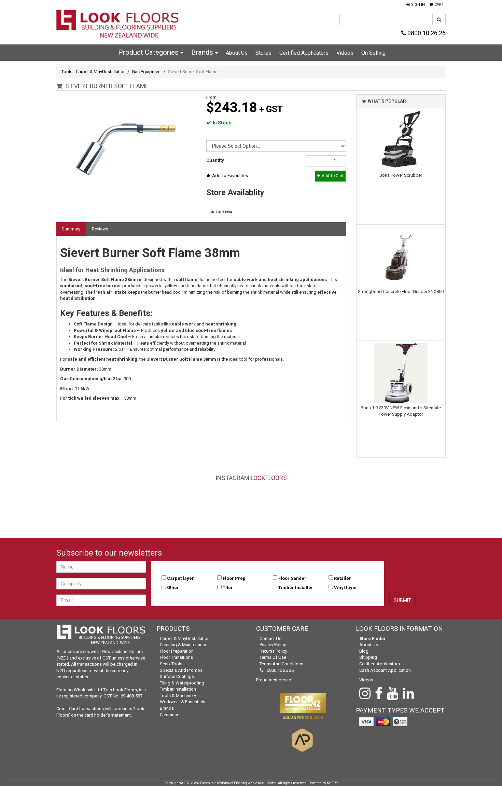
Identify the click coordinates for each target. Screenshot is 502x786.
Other (173, 587)
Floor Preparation (177, 651)
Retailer (342, 578)
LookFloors (269, 477)
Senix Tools (171, 663)
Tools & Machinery (178, 695)
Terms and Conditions (281, 663)
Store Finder (372, 638)
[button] (416, 5)
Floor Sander (292, 578)
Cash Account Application (385, 670)
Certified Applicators (304, 53)
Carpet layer (180, 578)
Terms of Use (273, 657)
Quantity (215, 160)
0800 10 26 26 (426, 33)
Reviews (100, 228)
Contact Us (270, 638)
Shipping (368, 657)
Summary (71, 228)
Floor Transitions (176, 657)
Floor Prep (234, 578)
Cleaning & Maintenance (183, 644)
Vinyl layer (345, 587)
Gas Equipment (147, 71)
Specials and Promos (181, 670)
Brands (203, 52)
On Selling (373, 53)
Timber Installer (295, 587)
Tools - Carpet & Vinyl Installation (93, 71)
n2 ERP (332, 783)
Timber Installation (178, 689)
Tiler (228, 587)
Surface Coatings (177, 676)
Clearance (169, 714)
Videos (344, 53)
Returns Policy (273, 651)
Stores (263, 53)
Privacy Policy (273, 644)
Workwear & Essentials (182, 701)
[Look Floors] (117, 24)
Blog (363, 651)
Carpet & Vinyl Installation (185, 638)
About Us (237, 53)
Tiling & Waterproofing (182, 682)
